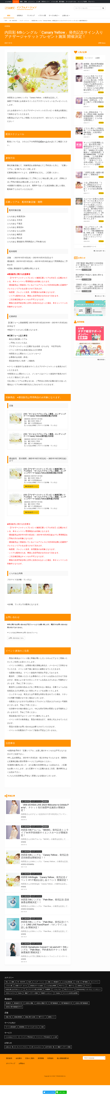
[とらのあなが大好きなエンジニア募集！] (90, 354)
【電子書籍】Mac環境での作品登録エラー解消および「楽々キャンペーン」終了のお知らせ (89, 265)
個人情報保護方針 (63, 1058)
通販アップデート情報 (31, 993)
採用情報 (41, 1058)
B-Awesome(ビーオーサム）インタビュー (89, 989)
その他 (77, 982)
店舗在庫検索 (18, 1017)
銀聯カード (51, 1017)
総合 (8, 15)
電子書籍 (61, 1)
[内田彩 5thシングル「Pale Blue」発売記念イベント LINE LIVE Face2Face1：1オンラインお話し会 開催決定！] (13, 924)
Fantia (20, 993)
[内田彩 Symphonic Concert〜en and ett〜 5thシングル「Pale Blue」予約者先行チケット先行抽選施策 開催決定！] (13, 949)
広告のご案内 (29, 1058)
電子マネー (42, 1017)
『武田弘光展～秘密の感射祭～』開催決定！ (94, 173)
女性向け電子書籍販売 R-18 (14, 1007)
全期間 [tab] (97, 58)
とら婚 (38, 1)
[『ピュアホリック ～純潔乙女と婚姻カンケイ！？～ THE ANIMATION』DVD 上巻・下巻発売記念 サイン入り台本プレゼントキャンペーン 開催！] (79, 229)
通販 (21, 1)
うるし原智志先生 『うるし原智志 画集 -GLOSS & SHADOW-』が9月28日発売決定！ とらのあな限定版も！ (94, 116)
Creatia (58, 993)
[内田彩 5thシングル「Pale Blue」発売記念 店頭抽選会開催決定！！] (13, 902)
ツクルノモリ (57, 989)
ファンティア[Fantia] (27, 1037)
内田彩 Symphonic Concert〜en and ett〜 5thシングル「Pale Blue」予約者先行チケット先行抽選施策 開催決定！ (45, 950)
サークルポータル (71, 1)
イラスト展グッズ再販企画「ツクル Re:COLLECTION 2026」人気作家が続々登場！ (94, 131)
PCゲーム (62, 985)
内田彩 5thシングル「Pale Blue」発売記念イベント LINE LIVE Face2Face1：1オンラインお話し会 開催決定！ (45, 925)
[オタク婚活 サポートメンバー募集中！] (90, 339)
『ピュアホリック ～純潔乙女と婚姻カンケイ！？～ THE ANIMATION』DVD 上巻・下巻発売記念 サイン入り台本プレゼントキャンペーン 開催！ (93, 233)
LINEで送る (62, 1092)
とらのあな (8, 1)
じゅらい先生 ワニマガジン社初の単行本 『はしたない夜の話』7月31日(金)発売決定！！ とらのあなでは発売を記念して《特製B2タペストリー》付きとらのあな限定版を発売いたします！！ (94, 83)
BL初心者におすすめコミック (14, 989)
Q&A (42, 1027)
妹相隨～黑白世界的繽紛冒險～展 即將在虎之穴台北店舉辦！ (94, 66)
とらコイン (31, 1)
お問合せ (22, 1063)
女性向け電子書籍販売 (81, 1003)
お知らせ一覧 (9, 1047)
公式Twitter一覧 (49, 1047)
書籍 (12, 982)
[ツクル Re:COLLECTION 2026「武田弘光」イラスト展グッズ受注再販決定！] (79, 100)
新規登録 (21, 1027)
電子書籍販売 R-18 (66, 1003)
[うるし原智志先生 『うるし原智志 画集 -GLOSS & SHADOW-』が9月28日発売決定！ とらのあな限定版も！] (79, 114)
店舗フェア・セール (21, 985)
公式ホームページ (45, 141)
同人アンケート (68, 989)
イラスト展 (54, 1)
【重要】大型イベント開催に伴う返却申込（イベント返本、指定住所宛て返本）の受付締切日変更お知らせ (89, 286)
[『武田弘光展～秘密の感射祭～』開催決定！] (79, 174)
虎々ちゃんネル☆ (36, 1047)
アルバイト (91, 1)
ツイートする (50, 1092)
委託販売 (9, 1058)
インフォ (15, 1)
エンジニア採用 (82, 1)
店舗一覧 (8, 1017)
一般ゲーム (71, 985)
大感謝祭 (47, 989)
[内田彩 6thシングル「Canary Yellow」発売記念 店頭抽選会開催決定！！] (13, 857)
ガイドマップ (10, 1063)
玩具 (29, 982)
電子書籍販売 (54, 1003)
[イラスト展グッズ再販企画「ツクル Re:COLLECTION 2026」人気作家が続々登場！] (79, 130)
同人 (7, 982)
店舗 (25, 1)
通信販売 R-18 (18, 1003)
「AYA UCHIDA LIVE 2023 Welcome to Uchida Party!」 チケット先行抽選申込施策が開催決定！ (45, 807)
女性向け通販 (29, 1003)
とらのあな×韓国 (51, 985)
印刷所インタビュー (47, 993)
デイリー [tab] (79, 58)
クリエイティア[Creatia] (43, 1037)
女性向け (20, 15)
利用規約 (50, 1058)
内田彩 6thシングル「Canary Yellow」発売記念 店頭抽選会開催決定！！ (45, 856)
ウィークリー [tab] (89, 58)
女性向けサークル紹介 (36, 985)
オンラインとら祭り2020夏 (34, 989)
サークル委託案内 (11, 1027)
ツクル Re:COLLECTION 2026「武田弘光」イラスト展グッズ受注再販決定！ (94, 101)
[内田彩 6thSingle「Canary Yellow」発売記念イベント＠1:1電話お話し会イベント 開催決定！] (13, 879)
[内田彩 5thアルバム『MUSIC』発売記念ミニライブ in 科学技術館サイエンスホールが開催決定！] (13, 832)
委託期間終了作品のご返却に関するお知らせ (89, 276)
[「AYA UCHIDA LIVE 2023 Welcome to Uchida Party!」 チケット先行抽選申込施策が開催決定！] (13, 807)
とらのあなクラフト (11, 1037)
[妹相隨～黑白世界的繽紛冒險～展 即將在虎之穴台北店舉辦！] (79, 66)
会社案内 (19, 1058)
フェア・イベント (39, 982)
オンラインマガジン (22, 1047)
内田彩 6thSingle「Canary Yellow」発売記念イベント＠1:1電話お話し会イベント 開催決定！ (44, 878)
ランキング (31, 15)
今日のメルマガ (10, 993)
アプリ (88, 985)
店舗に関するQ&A (30, 1017)
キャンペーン (95, 982)
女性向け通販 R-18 (41, 1003)
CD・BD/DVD (21, 982)
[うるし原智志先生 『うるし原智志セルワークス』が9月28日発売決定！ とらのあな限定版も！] (79, 185)
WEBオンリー (46, 1)
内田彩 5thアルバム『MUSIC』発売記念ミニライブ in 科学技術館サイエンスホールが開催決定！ (45, 833)
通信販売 (56, 982)
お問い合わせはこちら (16, 638)
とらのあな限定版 (67, 982)
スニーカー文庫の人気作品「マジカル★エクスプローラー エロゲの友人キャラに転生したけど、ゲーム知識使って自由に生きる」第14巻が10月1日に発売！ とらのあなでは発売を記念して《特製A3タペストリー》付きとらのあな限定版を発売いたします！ (94, 209)
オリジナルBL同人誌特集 (70, 993)
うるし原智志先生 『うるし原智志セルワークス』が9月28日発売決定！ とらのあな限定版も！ (93, 187)
